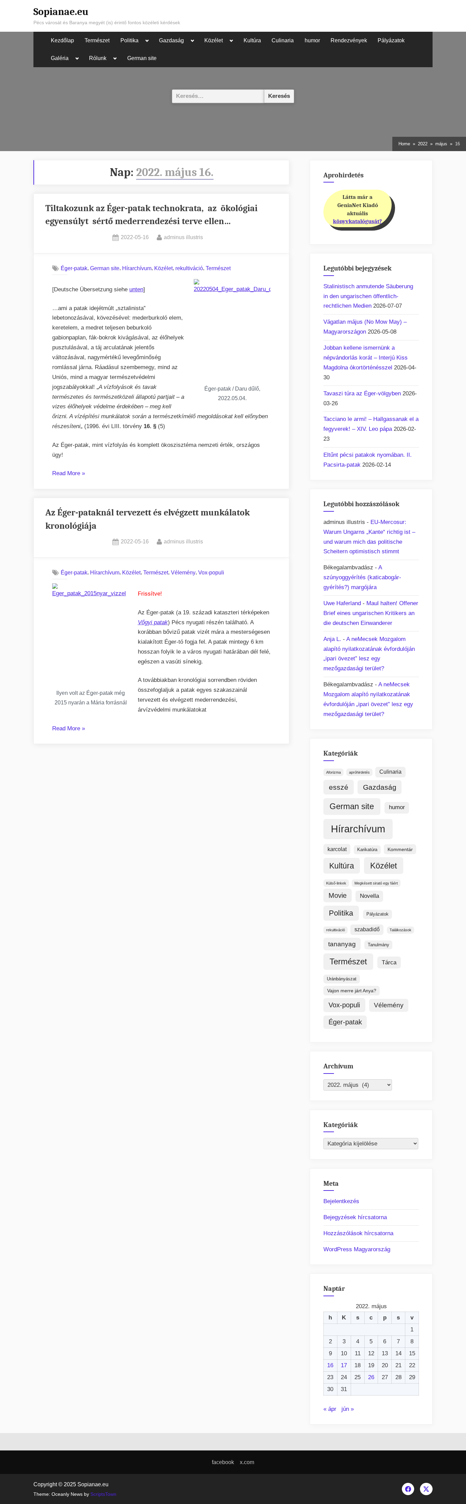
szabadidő (367, 929)
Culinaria (283, 40)
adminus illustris (183, 237)
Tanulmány (378, 944)
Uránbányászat (341, 978)
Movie (338, 895)
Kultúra (252, 40)
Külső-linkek (336, 883)
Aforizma (333, 772)
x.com (247, 1462)
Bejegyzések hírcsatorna (355, 1217)
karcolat (337, 849)
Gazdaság (171, 40)
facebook (223, 1462)
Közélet (213, 40)
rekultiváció (189, 268)
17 (344, 1365)
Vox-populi (211, 572)
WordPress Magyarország (356, 1249)
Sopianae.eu (60, 11)
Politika (129, 40)
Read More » (68, 474)
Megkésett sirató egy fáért (376, 883)
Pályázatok (391, 40)
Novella (369, 896)
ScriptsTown (103, 1494)
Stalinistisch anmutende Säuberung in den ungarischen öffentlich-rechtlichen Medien (368, 296)
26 (371, 1377)
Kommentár (400, 849)
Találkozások (400, 930)
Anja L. (332, 639)
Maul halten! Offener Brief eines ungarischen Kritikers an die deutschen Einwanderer (370, 613)
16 (330, 1365)
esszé (338, 787)
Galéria (60, 58)
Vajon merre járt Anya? (351, 990)
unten (136, 289)
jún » (347, 1409)
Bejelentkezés (341, 1201)
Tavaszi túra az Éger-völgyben (362, 393)
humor (312, 40)
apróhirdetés (359, 772)
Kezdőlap (62, 40)
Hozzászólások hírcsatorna (358, 1233)
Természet (97, 40)
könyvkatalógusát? (357, 221)
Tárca (389, 962)
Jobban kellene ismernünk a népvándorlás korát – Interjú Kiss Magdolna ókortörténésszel (365, 358)
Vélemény (183, 572)
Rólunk (97, 58)
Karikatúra (367, 849)
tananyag (342, 944)
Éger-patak (74, 268)
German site (142, 58)
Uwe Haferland (342, 603)
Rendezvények (349, 40)
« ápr (329, 1409)
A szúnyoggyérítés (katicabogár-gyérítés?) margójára (362, 577)
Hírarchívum (136, 268)
